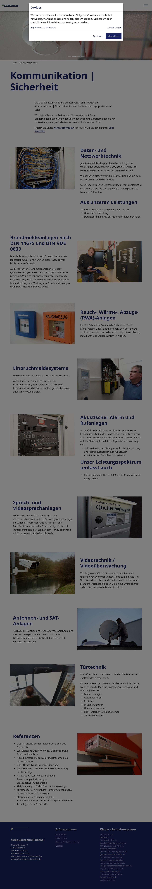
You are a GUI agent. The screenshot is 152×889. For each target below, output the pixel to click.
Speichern (97, 36)
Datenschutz (50, 27)
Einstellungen (114, 27)
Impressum (36, 27)
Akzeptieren (113, 36)
